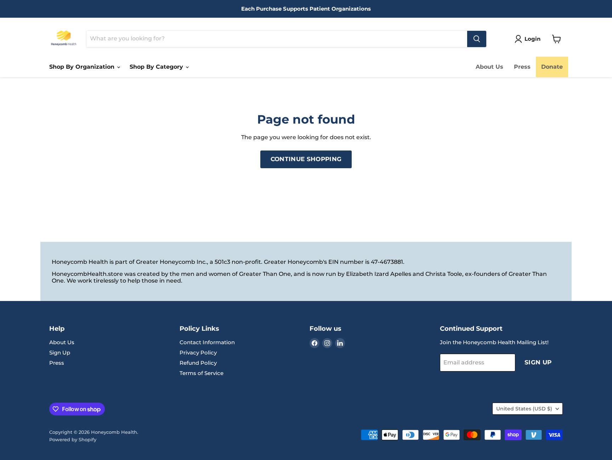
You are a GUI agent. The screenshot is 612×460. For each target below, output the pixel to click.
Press (522, 66)
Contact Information (207, 342)
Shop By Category (157, 66)
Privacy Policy (198, 352)
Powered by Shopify (72, 439)
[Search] (476, 39)
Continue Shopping (306, 159)
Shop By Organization (82, 66)
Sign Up (59, 352)
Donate (552, 66)
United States (524, 408)
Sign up (538, 362)
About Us (489, 66)
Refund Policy (198, 362)
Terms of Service (201, 373)
